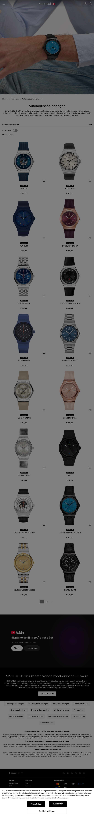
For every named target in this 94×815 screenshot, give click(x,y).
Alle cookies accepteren (58, 804)
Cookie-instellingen (47, 811)
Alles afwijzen (36, 804)
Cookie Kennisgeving (60, 798)
